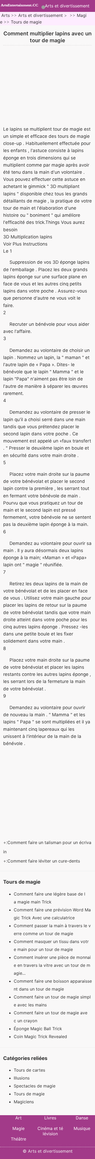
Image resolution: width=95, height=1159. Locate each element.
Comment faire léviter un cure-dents (44, 861)
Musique (82, 1128)
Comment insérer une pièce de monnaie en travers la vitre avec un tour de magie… (52, 965)
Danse (82, 1117)
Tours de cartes (29, 1070)
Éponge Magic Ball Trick (38, 1028)
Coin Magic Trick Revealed (41, 1036)
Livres (50, 1117)
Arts (5, 15)
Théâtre (18, 1139)
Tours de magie (26, 22)
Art (18, 1117)
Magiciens (24, 1101)
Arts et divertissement (67, 5)
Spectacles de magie (34, 1086)
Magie (18, 1128)
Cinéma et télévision (50, 1131)
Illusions (22, 1078)
